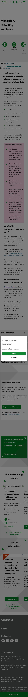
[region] (14, 348)
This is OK (14, 353)
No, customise (14, 357)
